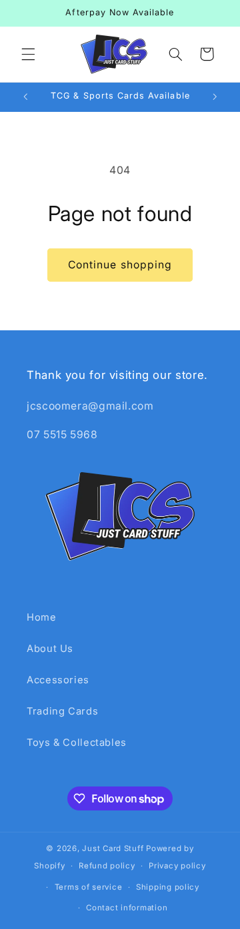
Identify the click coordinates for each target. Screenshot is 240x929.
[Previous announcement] (25, 97)
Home (42, 617)
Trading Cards (62, 711)
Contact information (126, 907)
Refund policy (107, 865)
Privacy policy (177, 865)
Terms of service (89, 887)
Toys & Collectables (77, 743)
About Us (50, 649)
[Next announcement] (214, 97)
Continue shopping (120, 264)
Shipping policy (167, 887)
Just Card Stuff (112, 848)
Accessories (58, 680)
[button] (28, 54)
